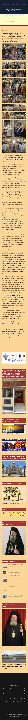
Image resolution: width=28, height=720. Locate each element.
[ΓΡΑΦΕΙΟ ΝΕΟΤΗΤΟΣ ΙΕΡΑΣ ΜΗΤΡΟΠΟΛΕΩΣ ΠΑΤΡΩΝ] (14, 433)
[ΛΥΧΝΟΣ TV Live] (14, 516)
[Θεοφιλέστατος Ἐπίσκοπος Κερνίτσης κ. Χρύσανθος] (14, 645)
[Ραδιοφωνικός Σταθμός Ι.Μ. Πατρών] (14, 494)
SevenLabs (16, 716)
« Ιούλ (3, 706)
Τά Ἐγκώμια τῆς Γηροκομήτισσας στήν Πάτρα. (16, 578)
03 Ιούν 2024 (5, 30)
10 (3, 696)
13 (14, 696)
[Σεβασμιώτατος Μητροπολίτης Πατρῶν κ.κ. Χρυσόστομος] (14, 554)
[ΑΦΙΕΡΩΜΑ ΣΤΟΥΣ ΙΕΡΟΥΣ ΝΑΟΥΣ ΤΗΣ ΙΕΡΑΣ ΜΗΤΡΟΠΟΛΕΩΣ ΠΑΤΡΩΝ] (14, 477)
